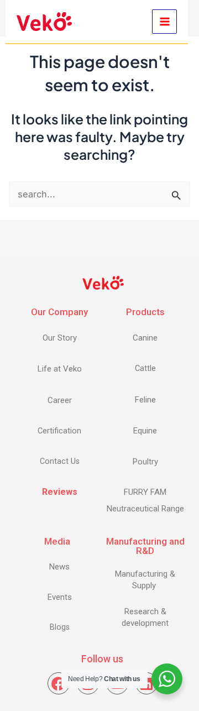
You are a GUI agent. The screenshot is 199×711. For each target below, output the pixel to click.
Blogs (60, 627)
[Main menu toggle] (164, 21)
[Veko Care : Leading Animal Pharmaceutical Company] (44, 21)
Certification (59, 431)
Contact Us (60, 461)
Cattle (145, 368)
